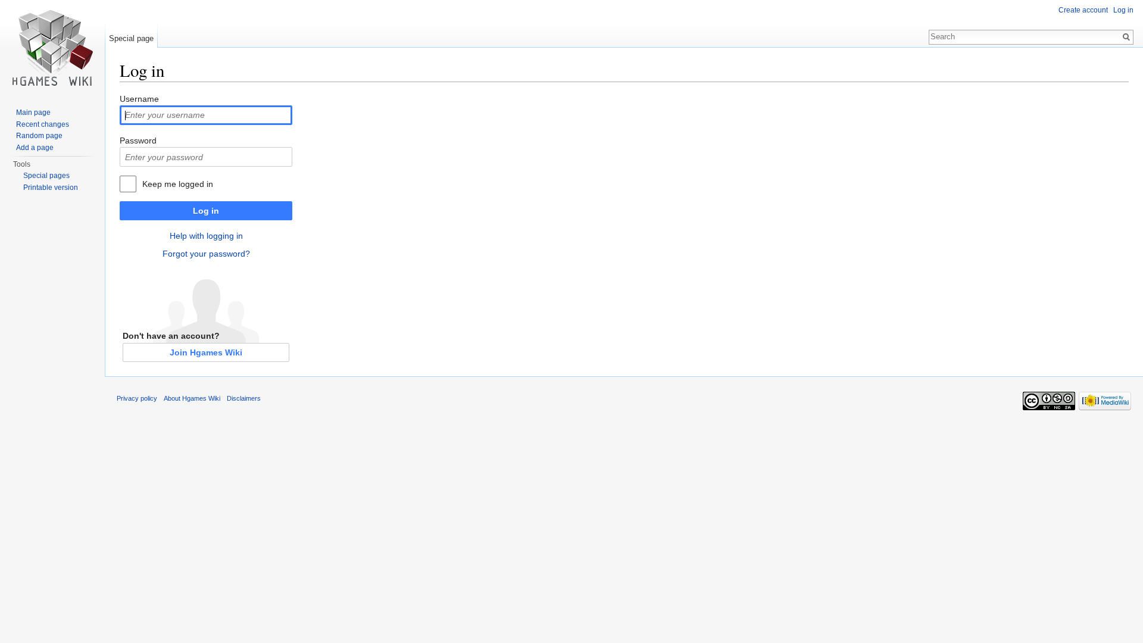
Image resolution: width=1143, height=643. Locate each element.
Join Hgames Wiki (206, 352)
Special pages (46, 175)
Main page (33, 112)
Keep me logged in (177, 184)
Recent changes (42, 124)
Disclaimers (244, 398)
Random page (39, 136)
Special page (131, 38)
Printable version (50, 187)
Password (138, 140)
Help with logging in (206, 236)
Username (139, 99)
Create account (1083, 10)
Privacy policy (137, 398)
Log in (206, 211)
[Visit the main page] (52, 47)
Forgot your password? (206, 253)
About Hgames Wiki (192, 398)
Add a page (35, 147)
